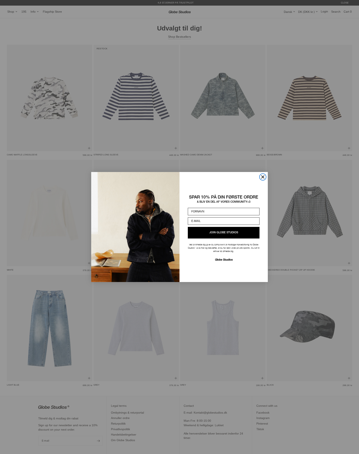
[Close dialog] (262, 177)
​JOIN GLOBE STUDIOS (223, 232)
